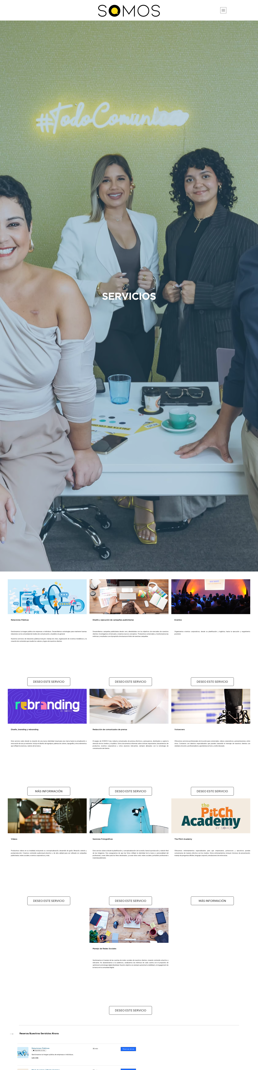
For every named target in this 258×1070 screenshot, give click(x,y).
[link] (60, 1048)
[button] (128, 1049)
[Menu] (223, 10)
